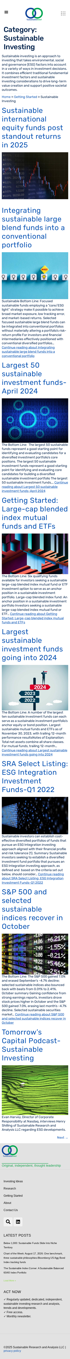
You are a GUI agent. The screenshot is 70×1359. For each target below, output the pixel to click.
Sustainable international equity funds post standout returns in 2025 (32, 127)
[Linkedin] (17, 1221)
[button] (6, 12)
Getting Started (25, 97)
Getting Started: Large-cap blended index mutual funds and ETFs (35, 513)
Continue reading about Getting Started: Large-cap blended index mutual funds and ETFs (33, 618)
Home (6, 97)
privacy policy (12, 1350)
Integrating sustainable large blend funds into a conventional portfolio (33, 227)
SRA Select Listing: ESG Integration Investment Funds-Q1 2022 (35, 776)
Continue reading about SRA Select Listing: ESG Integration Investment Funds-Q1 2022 (33, 878)
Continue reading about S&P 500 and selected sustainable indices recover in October (34, 1018)
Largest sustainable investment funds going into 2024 (32, 645)
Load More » (10, 1280)
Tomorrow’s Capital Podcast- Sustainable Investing (31, 1045)
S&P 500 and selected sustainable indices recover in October (32, 909)
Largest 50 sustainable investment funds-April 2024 (34, 378)
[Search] (8, 1221)
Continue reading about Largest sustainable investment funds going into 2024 (34, 752)
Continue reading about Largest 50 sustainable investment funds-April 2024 (35, 487)
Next (62, 1138)
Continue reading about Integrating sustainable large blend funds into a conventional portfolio (28, 352)
